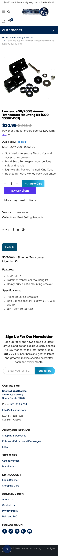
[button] (8, 11)
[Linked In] (23, 531)
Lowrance (22, 212)
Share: (6, 229)
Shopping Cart (10, 485)
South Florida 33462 (13, 398)
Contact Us (8, 505)
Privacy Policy (10, 510)
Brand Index (9, 466)
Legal (5, 446)
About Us (7, 499)
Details (9, 247)
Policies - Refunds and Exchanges (21, 441)
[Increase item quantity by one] (17, 183)
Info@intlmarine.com (14, 410)
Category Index (10, 460)
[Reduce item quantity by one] (5, 183)
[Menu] (4, 12)
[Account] (3, 21)
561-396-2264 (18, 404)
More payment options (20, 200)
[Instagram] (10, 531)
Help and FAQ (9, 516)
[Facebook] (4, 531)
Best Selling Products (30, 217)
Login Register (10, 479)
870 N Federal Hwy (12, 394)
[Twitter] (17, 531)
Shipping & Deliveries (14, 435)
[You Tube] (29, 531)
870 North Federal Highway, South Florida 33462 (30, 2)
